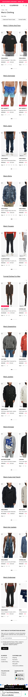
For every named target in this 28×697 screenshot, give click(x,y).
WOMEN (19, 1)
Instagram (3, 673)
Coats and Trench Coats (9, 19)
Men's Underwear (9, 577)
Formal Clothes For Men (11, 276)
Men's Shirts (7, 176)
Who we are (4, 657)
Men (6, 10)
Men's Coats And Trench (11, 477)
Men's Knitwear (8, 427)
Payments (14, 659)
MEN (22, 1)
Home (3, 10)
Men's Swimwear (9, 76)
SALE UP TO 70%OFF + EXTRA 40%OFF (9, 1)
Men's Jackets (8, 377)
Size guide (15, 663)
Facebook (3, 675)
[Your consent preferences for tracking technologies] (25, 694)
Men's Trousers (8, 226)
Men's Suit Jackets (9, 527)
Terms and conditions (17, 665)
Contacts (3, 659)
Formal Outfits (22, 19)
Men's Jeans (7, 126)
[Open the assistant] (4, 692)
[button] (26, 29)
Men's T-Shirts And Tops (12, 25)
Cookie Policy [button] (4, 661)
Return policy (15, 661)
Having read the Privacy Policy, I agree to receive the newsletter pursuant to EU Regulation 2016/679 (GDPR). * (13, 643)
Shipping (14, 657)
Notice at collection (8, 695)
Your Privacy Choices (12, 692)
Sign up (5, 648)
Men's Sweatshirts (9, 326)
